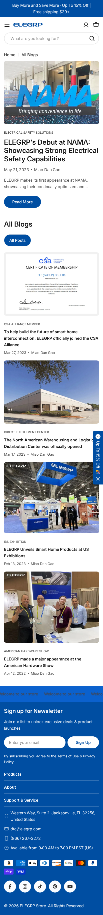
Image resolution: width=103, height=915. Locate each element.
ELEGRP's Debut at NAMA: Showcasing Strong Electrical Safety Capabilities (51, 150)
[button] (98, 457)
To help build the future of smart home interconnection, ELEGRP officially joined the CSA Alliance (51, 338)
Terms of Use (68, 756)
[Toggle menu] (7, 25)
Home (9, 54)
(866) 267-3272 (25, 838)
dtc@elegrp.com (26, 828)
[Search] (92, 38)
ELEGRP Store (33, 905)
